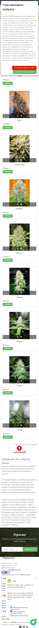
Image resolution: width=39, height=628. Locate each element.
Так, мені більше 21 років (24, 72)
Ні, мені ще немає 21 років (24, 68)
